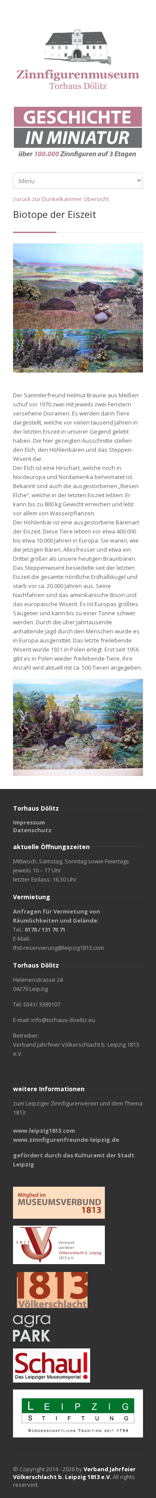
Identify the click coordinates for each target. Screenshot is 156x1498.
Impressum (29, 822)
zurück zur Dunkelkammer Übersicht (61, 199)
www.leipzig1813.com (44, 1130)
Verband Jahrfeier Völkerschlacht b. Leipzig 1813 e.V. (74, 1473)
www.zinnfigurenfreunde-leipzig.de (66, 1139)
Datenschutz (32, 830)
